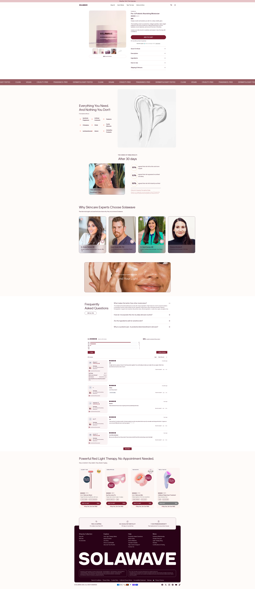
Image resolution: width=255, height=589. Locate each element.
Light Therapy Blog (158, 540)
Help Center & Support (134, 544)
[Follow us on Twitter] (166, 585)
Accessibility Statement (140, 580)
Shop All (81, 536)
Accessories (82, 540)
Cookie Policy (114, 580)
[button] (135, 16)
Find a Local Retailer (109, 542)
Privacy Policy (106, 580)
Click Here (133, 1)
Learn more (157, 43)
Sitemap (149, 580)
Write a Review (163, 353)
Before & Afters (108, 538)
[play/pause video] (102, 241)
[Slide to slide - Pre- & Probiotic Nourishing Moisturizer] (113, 51)
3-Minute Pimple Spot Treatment (167, 495)
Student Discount (157, 538)
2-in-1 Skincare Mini (137, 495)
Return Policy (131, 538)
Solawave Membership (159, 536)
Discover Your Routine (109, 544)
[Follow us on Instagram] (169, 585)
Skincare (81, 538)
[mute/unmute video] (81, 219)
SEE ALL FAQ (90, 313)
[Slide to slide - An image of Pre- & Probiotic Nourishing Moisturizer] (107, 51)
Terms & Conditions (96, 580)
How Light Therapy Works (110, 536)
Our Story (106, 540)
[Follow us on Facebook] (162, 585)
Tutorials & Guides (132, 542)
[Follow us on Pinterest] (173, 585)
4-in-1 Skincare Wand (86, 495)
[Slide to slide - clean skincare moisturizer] (101, 51)
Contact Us (131, 546)
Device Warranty (132, 540)
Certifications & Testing (159, 544)
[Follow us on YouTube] (176, 585)
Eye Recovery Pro (111, 495)
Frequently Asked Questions (135, 536)
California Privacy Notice (126, 580)
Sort (156, 357)
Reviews (155, 542)
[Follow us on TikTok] (179, 585)
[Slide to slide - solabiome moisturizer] (95, 51)
